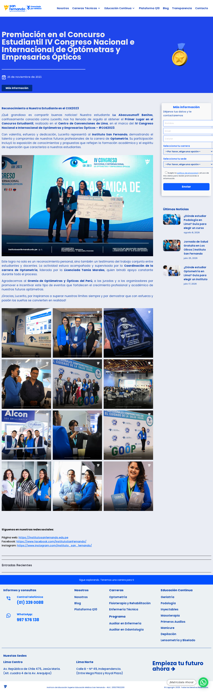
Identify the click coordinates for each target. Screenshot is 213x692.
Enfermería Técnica (123, 609)
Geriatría (167, 597)
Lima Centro (13, 662)
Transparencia (182, 8)
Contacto (201, 8)
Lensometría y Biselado (178, 640)
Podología (168, 603)
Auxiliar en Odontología (126, 630)
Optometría (118, 597)
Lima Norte (84, 662)
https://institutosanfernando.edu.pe (43, 537)
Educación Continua (118, 8)
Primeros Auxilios (173, 622)
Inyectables (169, 609)
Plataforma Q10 (149, 8)
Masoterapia (170, 616)
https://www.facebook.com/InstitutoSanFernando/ (51, 541)
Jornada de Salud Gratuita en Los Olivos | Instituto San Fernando (196, 248)
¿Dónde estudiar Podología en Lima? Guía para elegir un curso (195, 222)
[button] (26, 332)
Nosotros (63, 8)
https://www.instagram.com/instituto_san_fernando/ (54, 545)
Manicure (167, 628)
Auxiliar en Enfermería (125, 623)
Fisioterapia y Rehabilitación (130, 603)
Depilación (168, 634)
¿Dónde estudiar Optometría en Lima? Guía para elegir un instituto (196, 273)
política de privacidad (187, 173)
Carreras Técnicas (84, 8)
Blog (166, 8)
